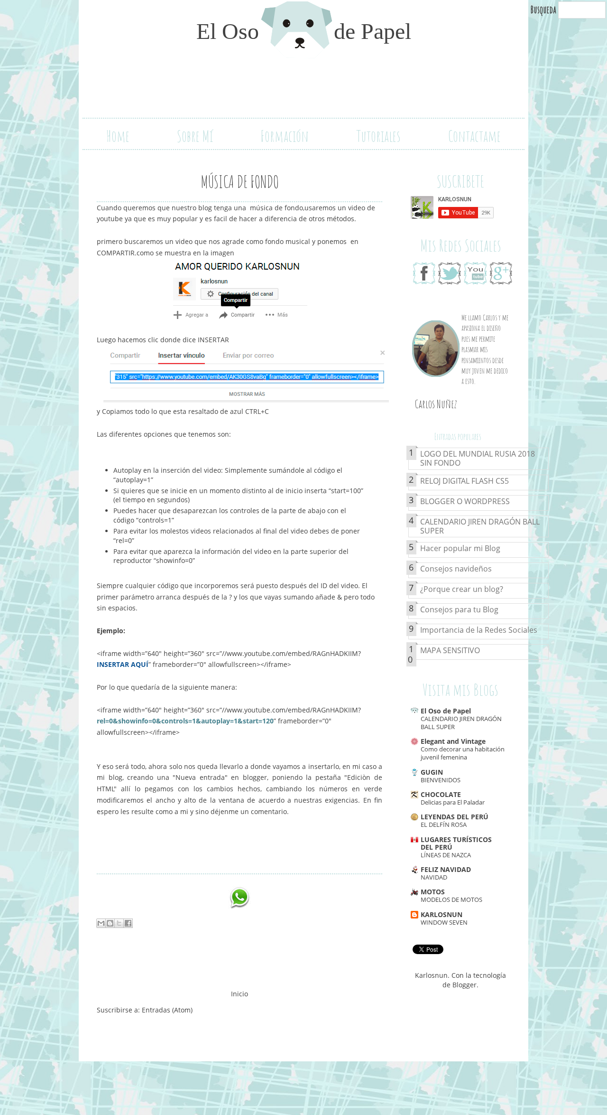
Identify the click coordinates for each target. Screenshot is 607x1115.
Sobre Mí (195, 136)
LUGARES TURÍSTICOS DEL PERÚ (456, 843)
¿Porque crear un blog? (461, 589)
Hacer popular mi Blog (460, 548)
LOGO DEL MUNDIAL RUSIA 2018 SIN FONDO (477, 459)
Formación (284, 136)
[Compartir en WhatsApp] (239, 897)
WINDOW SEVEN (444, 922)
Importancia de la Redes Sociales (478, 630)
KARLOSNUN (441, 914)
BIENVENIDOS (440, 780)
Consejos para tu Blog (459, 610)
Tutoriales (378, 136)
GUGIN (432, 772)
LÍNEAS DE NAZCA (446, 855)
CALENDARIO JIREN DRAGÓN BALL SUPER (480, 526)
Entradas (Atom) (167, 1009)
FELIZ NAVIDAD (446, 869)
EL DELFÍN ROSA (444, 824)
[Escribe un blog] (110, 923)
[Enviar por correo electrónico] (101, 923)
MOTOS (433, 891)
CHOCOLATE (441, 794)
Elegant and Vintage (453, 741)
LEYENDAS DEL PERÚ (454, 816)
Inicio (239, 993)
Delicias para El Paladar (453, 802)
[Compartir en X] (119, 923)
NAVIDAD (434, 877)
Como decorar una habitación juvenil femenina (463, 753)
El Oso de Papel (446, 710)
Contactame (474, 136)
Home (117, 136)
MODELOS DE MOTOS (451, 899)
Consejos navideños (456, 569)
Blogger (464, 984)
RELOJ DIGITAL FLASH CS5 (464, 481)
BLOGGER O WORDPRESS (465, 501)
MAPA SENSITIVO (450, 651)
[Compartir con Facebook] (128, 923)
